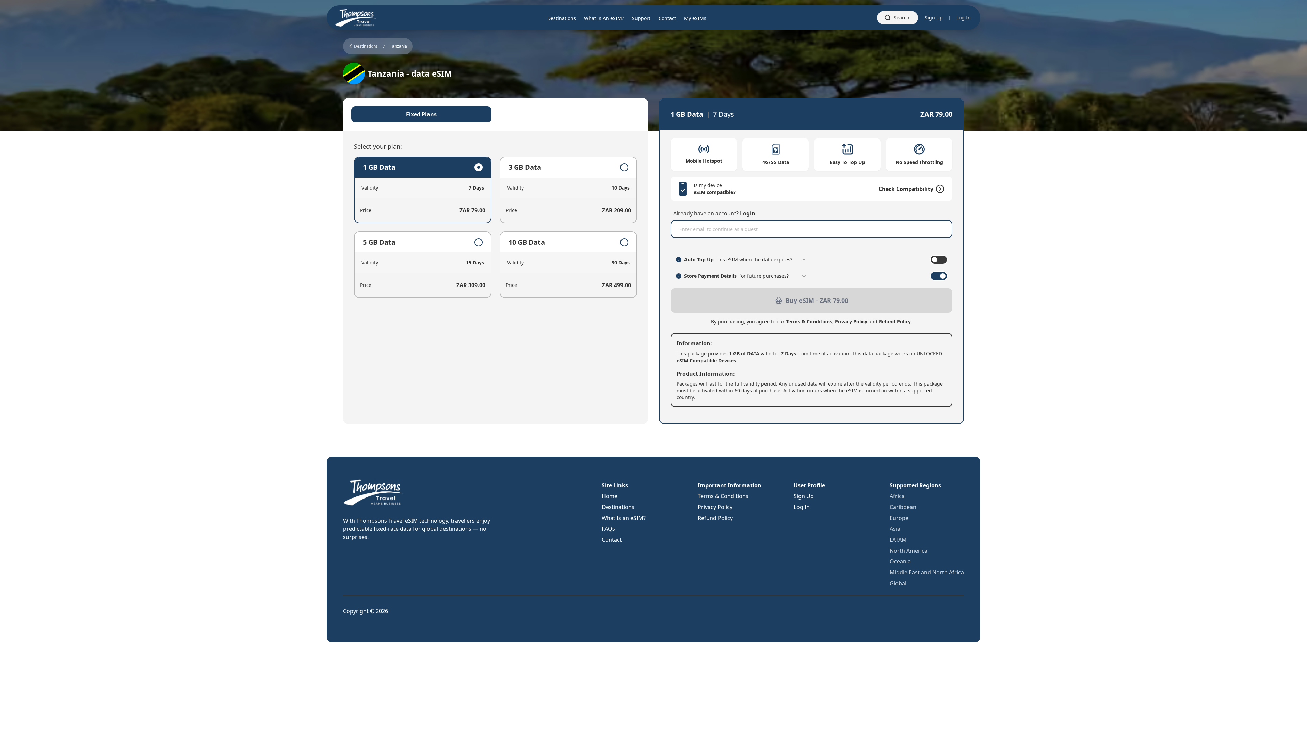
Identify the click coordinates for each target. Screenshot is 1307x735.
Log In (963, 17)
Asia (895, 529)
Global (898, 583)
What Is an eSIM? (624, 518)
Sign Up (934, 17)
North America (908, 550)
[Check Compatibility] (938, 189)
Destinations (618, 507)
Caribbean (903, 507)
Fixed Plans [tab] (421, 114)
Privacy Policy (851, 321)
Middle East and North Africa (927, 572)
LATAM (898, 539)
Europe (899, 518)
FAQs (608, 529)
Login (747, 213)
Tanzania (398, 46)
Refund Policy (895, 321)
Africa (897, 496)
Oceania (900, 561)
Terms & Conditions (809, 321)
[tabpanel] (495, 227)
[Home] (356, 17)
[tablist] (495, 114)
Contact (612, 539)
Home (609, 496)
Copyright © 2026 (365, 611)
